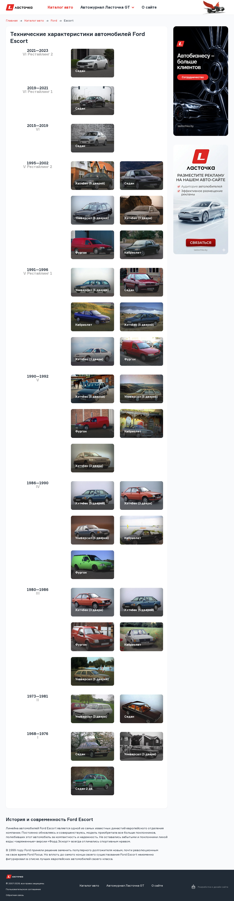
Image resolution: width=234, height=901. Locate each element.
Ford (54, 20)
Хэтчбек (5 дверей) (90, 183)
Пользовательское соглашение (23, 889)
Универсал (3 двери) (91, 716)
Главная (12, 20)
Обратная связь (15, 895)
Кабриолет (132, 252)
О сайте (149, 7)
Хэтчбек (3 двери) (138, 218)
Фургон (81, 252)
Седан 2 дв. (84, 789)
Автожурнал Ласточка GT (125, 885)
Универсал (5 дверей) (92, 218)
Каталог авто (60, 7)
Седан (80, 71)
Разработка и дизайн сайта (213, 886)
